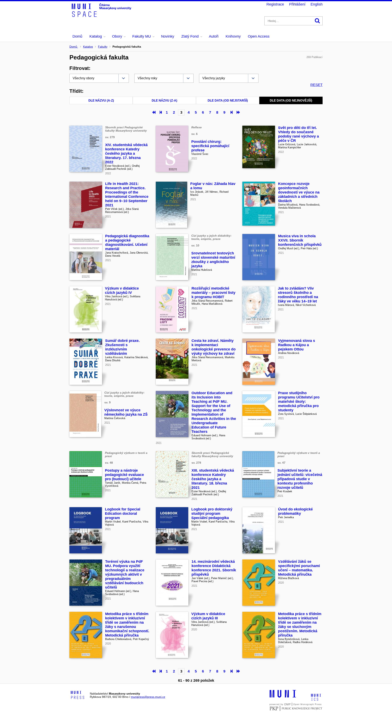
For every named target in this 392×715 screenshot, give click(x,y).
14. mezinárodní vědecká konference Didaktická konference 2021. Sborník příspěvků (214, 567)
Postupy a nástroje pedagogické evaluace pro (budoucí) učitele (124, 474)
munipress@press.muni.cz (148, 696)
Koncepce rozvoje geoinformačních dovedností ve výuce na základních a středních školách (299, 192)
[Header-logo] (102, 15)
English (317, 4)
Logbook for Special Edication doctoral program (122, 513)
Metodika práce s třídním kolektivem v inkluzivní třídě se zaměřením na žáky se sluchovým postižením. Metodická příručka (299, 624)
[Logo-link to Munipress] (77, 695)
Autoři (213, 36)
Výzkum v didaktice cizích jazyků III (208, 616)
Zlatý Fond (190, 36)
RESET (316, 85)
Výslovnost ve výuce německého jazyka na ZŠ (126, 412)
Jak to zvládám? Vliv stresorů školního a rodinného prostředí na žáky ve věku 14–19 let (298, 294)
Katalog (95, 36)
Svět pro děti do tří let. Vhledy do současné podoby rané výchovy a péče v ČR (298, 134)
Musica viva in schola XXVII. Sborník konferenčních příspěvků (300, 240)
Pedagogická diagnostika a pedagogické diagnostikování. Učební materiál (127, 242)
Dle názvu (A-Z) (101, 100)
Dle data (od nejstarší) (228, 100)
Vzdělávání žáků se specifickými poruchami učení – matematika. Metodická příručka (299, 567)
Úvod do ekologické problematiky (295, 511)
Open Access (259, 36)
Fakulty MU (141, 36)
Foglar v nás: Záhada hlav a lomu (212, 186)
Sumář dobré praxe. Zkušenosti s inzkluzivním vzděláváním (122, 347)
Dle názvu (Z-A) (164, 100)
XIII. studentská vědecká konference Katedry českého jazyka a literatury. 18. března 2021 (213, 479)
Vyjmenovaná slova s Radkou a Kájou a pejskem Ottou (296, 345)
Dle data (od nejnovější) (291, 100)
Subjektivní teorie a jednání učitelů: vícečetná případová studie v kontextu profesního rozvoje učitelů (299, 479)
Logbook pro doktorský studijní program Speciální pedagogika (211, 513)
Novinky (167, 36)
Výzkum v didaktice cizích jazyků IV (122, 290)
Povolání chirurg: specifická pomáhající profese (210, 146)
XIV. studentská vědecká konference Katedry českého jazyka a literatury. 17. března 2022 (126, 153)
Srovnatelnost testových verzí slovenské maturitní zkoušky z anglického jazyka (213, 259)
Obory (117, 36)
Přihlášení (297, 4)
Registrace (275, 4)
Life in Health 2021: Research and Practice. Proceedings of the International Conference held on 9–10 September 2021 (126, 194)
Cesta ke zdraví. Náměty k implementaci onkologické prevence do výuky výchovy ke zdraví (214, 347)
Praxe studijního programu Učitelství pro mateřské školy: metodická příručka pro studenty (299, 401)
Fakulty (102, 46)
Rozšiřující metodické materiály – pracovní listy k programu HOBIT (213, 292)
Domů (77, 36)
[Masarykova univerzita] (283, 697)
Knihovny (233, 36)
